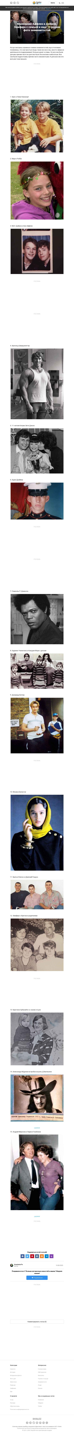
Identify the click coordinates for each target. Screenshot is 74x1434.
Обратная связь (15, 1406)
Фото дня (13, 1378)
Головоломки (42, 1369)
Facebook (41, 1399)
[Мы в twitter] (18, 3)
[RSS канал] (47, 1423)
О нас (11, 1399)
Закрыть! (48, 9)
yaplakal (37, 1128)
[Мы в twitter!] (34, 1423)
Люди (39, 1385)
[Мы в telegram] (14, 3)
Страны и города (43, 1378)
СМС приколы (42, 1372)
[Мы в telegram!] (30, 1423)
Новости (12, 1369)
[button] (22, 1256)
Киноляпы (41, 1375)
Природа (12, 1385)
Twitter (40, 1406)
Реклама (12, 1403)
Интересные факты (16, 1375)
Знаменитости (42, 1382)
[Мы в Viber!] (43, 1423)
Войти (53, 3)
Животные (13, 1382)
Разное (40, 1388)
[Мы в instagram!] (37, 1423)
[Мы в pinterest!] (40, 1423)
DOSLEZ (37, 1419)
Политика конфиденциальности (19, 1409)
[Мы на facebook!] (11, 3)
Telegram (40, 1403)
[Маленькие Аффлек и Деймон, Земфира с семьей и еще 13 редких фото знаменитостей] (51, 1256)
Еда (11, 1391)
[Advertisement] (37, 79)
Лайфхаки (13, 1388)
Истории (12, 1372)
